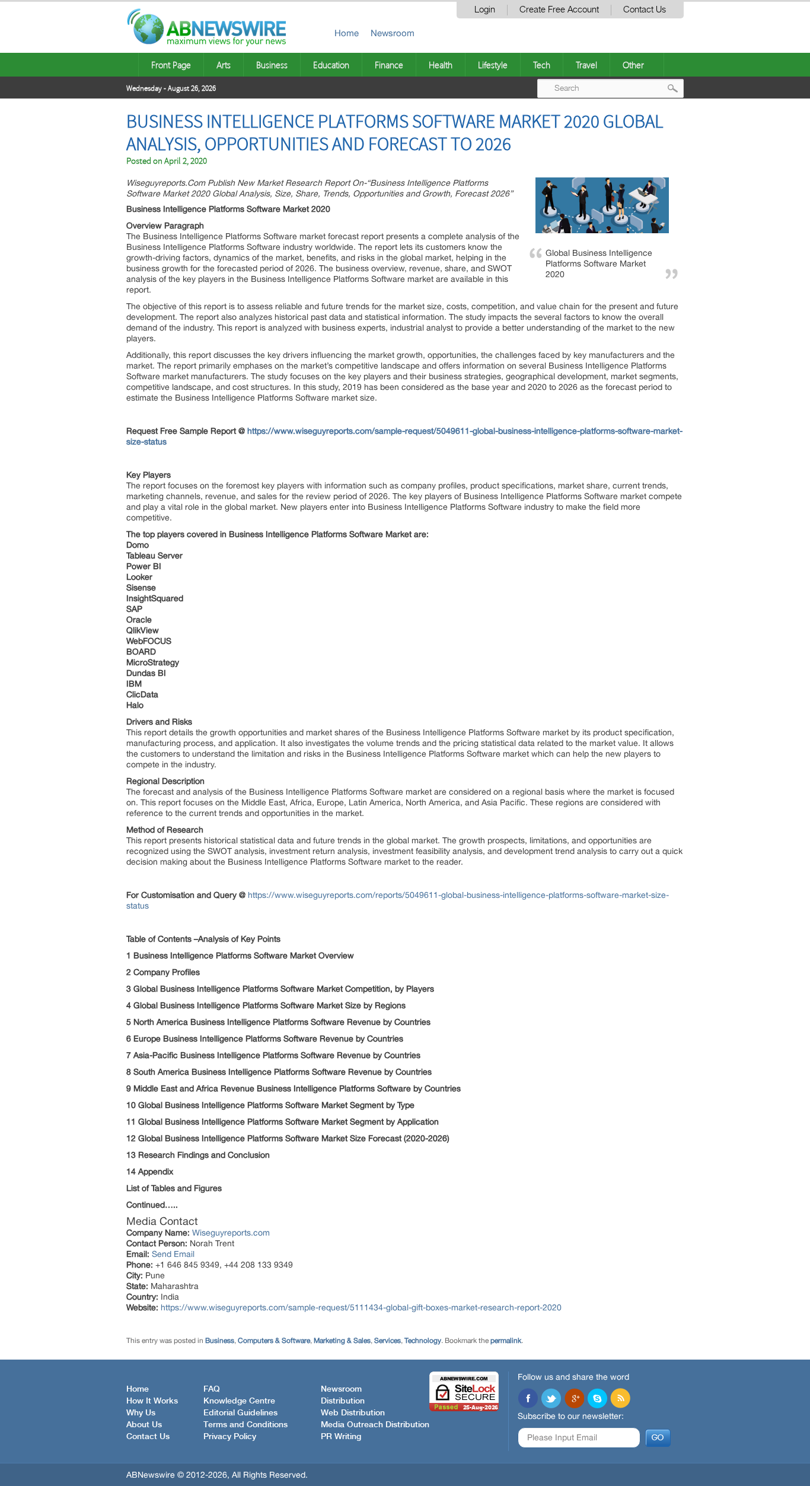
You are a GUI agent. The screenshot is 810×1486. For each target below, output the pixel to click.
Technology (422, 1340)
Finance (389, 65)
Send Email (173, 1254)
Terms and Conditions (245, 1425)
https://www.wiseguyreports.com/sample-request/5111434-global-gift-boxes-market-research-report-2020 (361, 1307)
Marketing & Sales (342, 1340)
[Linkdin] (574, 1399)
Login (484, 9)
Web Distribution (353, 1413)
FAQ (211, 1389)
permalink (505, 1340)
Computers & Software (274, 1340)
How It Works (152, 1401)
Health (440, 65)
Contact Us (644, 9)
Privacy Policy (229, 1437)
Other (633, 65)
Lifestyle (493, 65)
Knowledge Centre (239, 1401)
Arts (223, 65)
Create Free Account (559, 9)
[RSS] (620, 1399)
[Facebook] (528, 1399)
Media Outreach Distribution (375, 1425)
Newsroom (392, 33)
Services (387, 1340)
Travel (586, 65)
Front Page (171, 65)
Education (331, 65)
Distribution (343, 1401)
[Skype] (597, 1399)
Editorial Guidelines (240, 1413)
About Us (144, 1425)
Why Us (140, 1413)
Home (346, 33)
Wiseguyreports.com (231, 1232)
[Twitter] (551, 1399)
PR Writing (341, 1437)
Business (272, 65)
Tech (541, 65)
